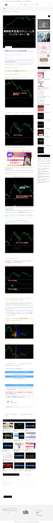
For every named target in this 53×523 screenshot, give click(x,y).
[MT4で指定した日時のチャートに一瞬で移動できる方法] (44, 150)
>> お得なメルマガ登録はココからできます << (15, 396)
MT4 (29, 4)
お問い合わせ (25, 4)
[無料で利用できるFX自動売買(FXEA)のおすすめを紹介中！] (44, 93)
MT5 (32, 4)
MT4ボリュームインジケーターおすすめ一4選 (44, 112)
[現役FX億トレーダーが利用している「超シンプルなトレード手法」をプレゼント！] (44, 75)
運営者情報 (37, 512)
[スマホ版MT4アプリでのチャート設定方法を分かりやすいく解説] (44, 141)
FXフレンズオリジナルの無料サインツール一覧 (44, 96)
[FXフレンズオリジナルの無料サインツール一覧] (44, 100)
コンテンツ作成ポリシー (39, 515)
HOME (21, 4)
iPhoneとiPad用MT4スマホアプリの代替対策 (43, 104)
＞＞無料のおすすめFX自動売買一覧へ (19, 378)
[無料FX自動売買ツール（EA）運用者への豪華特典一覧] (44, 84)
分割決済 (8, 512)
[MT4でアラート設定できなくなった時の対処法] (44, 132)
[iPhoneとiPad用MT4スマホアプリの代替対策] (44, 108)
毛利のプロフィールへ (14, 402)
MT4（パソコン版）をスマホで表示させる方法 (44, 163)
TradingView (36, 4)
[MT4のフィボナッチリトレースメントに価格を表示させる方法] (44, 125)
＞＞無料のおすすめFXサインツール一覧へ (19, 374)
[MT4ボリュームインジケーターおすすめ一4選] (44, 116)
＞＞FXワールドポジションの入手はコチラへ (14, 368)
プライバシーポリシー (39, 510)
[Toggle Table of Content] (32, 58)
